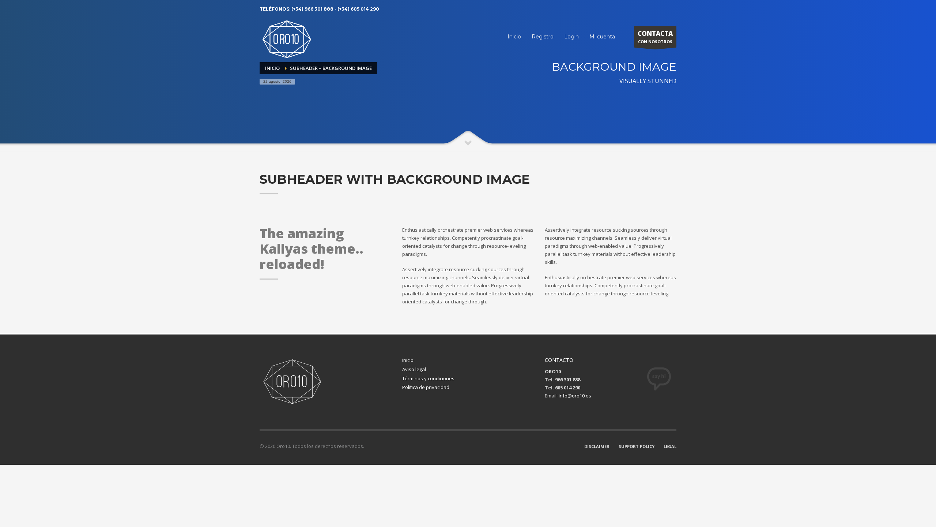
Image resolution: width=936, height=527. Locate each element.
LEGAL (670, 446)
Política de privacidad (425, 387)
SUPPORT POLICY (636, 446)
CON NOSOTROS (655, 36)
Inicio (408, 360)
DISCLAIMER (596, 446)
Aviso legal (414, 369)
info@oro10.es (575, 395)
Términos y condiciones (428, 378)
